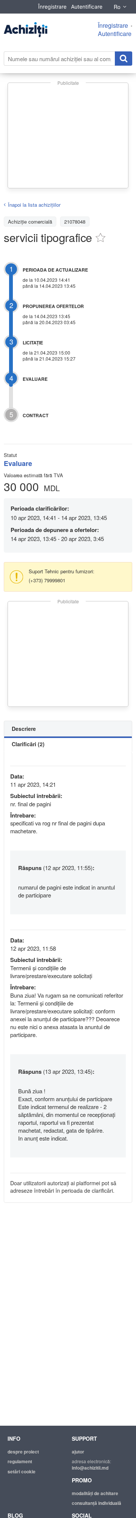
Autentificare (86, 6)
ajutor (78, 1451)
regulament (20, 1461)
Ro (117, 7)
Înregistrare (52, 6)
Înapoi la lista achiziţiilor (34, 204)
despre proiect (23, 1451)
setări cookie (22, 1471)
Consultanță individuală (96, 1503)
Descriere (24, 728)
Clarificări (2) (28, 744)
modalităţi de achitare (95, 1493)
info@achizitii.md (90, 1467)
